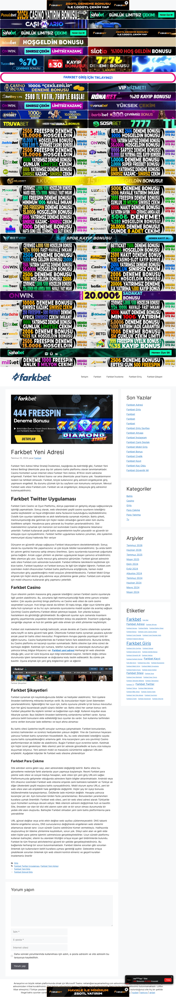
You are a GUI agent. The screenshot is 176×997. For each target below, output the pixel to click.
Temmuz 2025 (134, 554)
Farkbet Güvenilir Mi (138, 470)
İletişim (84, 376)
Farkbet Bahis (143, 628)
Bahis (130, 496)
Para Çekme (133, 510)
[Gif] (88, 181)
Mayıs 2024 (133, 587)
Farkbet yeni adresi (63, 650)
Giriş (16, 863)
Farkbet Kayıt (134, 461)
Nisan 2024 (133, 592)
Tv (128, 519)
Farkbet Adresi (135, 404)
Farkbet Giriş (135, 376)
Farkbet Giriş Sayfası (138, 428)
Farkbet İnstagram (137, 437)
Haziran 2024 (134, 582)
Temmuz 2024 (134, 578)
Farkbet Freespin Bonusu (135, 639)
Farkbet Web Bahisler (145, 688)
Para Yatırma (134, 514)
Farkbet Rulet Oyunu (134, 670)
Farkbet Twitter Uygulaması (26, 866)
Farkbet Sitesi (135, 673)
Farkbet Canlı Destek (138, 442)
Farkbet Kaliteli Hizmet (134, 659)
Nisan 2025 (133, 559)
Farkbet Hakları (147, 655)
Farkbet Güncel (148, 648)
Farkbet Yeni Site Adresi (135, 695)
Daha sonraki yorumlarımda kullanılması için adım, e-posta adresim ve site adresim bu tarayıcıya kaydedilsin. (61, 956)
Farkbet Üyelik (134, 456)
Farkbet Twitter (145, 684)
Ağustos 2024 (134, 573)
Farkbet (97, 376)
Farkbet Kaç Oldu (136, 465)
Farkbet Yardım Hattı (148, 692)
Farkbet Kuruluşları (157, 663)
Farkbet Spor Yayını (150, 677)
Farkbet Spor (149, 673)
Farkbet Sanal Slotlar (149, 670)
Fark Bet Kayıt (131, 663)
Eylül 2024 (132, 568)
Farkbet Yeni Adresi (49, 866)
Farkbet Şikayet (154, 376)
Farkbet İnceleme (115, 376)
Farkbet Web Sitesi (133, 692)
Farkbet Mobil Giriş (137, 447)
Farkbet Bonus (135, 451)
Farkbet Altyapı (135, 433)
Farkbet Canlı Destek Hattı (152, 635)
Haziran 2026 (134, 550)
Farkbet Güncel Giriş (23, 872)
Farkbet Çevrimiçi (151, 695)
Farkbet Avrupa (132, 628)
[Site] (44, 133)
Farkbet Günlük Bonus (149, 652)
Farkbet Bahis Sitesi (156, 628)
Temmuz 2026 (134, 545)
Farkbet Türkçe (132, 688)
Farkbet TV (130, 684)
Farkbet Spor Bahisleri (134, 677)
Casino (130, 500)
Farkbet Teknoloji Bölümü (135, 681)
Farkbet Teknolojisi (152, 681)
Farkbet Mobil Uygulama (150, 666)
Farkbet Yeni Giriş (22, 869)
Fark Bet (145, 620)
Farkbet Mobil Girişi (133, 666)
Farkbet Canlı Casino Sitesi (147, 632)
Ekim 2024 (132, 564)
